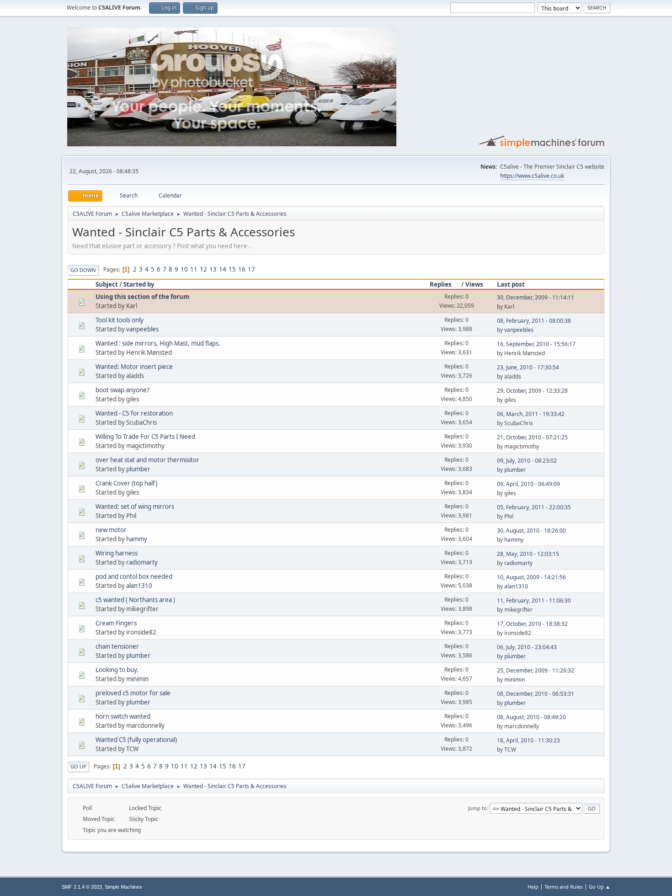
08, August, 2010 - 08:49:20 (531, 717)
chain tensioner (117, 646)
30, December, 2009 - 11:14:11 (535, 297)
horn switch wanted (123, 716)
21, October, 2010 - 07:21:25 (532, 437)
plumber (138, 469)
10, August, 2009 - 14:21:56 (531, 577)
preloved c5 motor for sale (133, 693)
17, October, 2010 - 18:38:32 (532, 624)
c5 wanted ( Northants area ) (135, 600)
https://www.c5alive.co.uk (532, 176)
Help (533, 886)
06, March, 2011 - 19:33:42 (531, 414)
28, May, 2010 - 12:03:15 (528, 554)
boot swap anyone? (122, 390)
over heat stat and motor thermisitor (147, 460)
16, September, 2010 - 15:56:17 (536, 344)
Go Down (83, 270)
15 (232, 269)
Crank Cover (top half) (126, 483)
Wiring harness (117, 553)
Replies (441, 284)
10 (184, 269)
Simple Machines (123, 887)
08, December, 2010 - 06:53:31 (535, 694)
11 (193, 269)
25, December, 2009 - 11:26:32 (535, 670)
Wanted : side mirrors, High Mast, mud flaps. (158, 343)
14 (222, 269)
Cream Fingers (116, 623)
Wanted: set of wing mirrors (135, 506)
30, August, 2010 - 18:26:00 (531, 530)
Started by (139, 284)
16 (241, 269)
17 (251, 269)
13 (213, 269)
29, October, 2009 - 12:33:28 (532, 391)
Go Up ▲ (599, 886)
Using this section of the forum (142, 297)
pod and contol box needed (134, 576)
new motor (111, 530)
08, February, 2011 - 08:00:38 (534, 321)
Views (474, 284)
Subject (107, 284)
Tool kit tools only (120, 320)
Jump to (477, 808)
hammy (136, 539)
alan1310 (139, 585)
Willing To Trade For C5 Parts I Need (145, 436)
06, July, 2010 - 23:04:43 (527, 647)
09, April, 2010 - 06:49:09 (528, 484)
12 (203, 269)
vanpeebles (142, 329)
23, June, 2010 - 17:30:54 (528, 367)
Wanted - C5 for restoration (134, 413)
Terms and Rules (563, 886)
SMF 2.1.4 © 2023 (82, 887)
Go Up (78, 766)
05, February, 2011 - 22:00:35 (534, 507)
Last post (511, 284)
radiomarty (142, 562)
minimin (137, 679)
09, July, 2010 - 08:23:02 (527, 460)
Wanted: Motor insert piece (134, 367)
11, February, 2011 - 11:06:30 (534, 600)
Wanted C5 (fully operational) (136, 740)
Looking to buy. (117, 670)
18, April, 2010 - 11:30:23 (528, 740)
